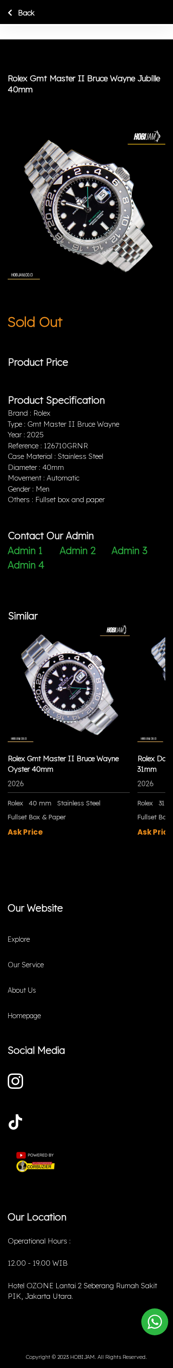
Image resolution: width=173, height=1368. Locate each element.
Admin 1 (25, 550)
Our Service (26, 965)
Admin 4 (26, 565)
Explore (19, 939)
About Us (22, 990)
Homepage (24, 1015)
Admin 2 (78, 550)
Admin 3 (129, 550)
